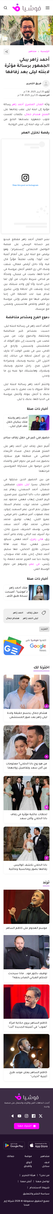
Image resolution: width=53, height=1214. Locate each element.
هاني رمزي (36, 539)
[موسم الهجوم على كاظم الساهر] (26, 907)
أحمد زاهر (18, 613)
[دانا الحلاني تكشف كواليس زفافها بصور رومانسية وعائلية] (26, 844)
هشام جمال (12, 618)
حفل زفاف (32, 613)
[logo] (26, 8)
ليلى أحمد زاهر (30, 618)
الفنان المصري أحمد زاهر (27, 104)
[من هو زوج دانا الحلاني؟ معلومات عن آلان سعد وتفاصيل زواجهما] (26, 742)
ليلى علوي (23, 484)
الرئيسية (45, 51)
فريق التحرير (33, 83)
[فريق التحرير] (45, 83)
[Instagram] (26, 1116)
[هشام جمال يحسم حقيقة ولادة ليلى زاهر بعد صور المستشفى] (26, 692)
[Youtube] (19, 1116)
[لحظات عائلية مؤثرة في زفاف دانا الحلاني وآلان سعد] (26, 793)
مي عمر (34, 564)
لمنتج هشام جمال (37, 114)
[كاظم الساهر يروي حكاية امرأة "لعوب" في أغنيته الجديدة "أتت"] (26, 1002)
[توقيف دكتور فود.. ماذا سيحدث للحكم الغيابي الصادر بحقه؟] (26, 952)
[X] (40, 1116)
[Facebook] (33, 1116)
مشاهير (32, 51)
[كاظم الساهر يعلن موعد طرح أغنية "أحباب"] (26, 1051)
